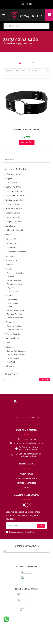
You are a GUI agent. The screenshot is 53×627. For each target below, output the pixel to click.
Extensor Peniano (14, 314)
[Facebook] (24, 505)
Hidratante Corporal (14, 230)
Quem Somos (26, 473)
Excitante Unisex (13, 213)
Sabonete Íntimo (13, 338)
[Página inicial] (4, 43)
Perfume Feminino (14, 326)
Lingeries (10, 287)
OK (41, 525)
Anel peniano (12, 299)
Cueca (9, 306)
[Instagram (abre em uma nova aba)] (27, 4)
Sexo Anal (10, 347)
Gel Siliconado (12, 226)
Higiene (9, 234)
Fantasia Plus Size (13, 217)
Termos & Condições (26, 482)
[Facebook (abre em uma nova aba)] (23, 4)
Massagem (10, 256)
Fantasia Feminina (14, 284)
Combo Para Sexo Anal (16, 351)
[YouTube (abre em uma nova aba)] (30, 4)
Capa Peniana (12, 303)
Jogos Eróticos (12, 238)
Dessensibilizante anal (16, 354)
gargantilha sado (25, 43)
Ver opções (26, 142)
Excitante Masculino (15, 310)
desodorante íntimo (14, 191)
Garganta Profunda (14, 221)
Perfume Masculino (15, 329)
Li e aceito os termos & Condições (21, 532)
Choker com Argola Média (26, 129)
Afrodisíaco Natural (14, 174)
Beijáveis (9, 178)
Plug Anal (11, 362)
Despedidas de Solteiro (15, 195)
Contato (26, 487)
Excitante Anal (13, 358)
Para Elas (9, 269)
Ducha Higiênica (12, 204)
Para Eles (9, 295)
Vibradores (10, 366)
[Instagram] (29, 505)
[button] (4, 15)
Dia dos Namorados (14, 200)
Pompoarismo (13, 291)
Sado (8, 342)
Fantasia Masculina (15, 317)
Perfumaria (10, 322)
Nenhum (9, 264)
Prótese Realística (13, 334)
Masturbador (11, 260)
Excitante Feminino (15, 280)
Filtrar (44, 379)
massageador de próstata (16, 251)
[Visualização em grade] (20, 63)
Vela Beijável (12, 182)
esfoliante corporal (14, 208)
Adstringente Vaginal (15, 273)
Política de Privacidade (26, 478)
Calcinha (10, 276)
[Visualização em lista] (33, 63)
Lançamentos (11, 243)
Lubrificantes (11, 247)
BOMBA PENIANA (13, 187)
